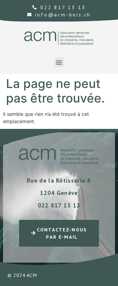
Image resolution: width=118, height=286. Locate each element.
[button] (59, 62)
